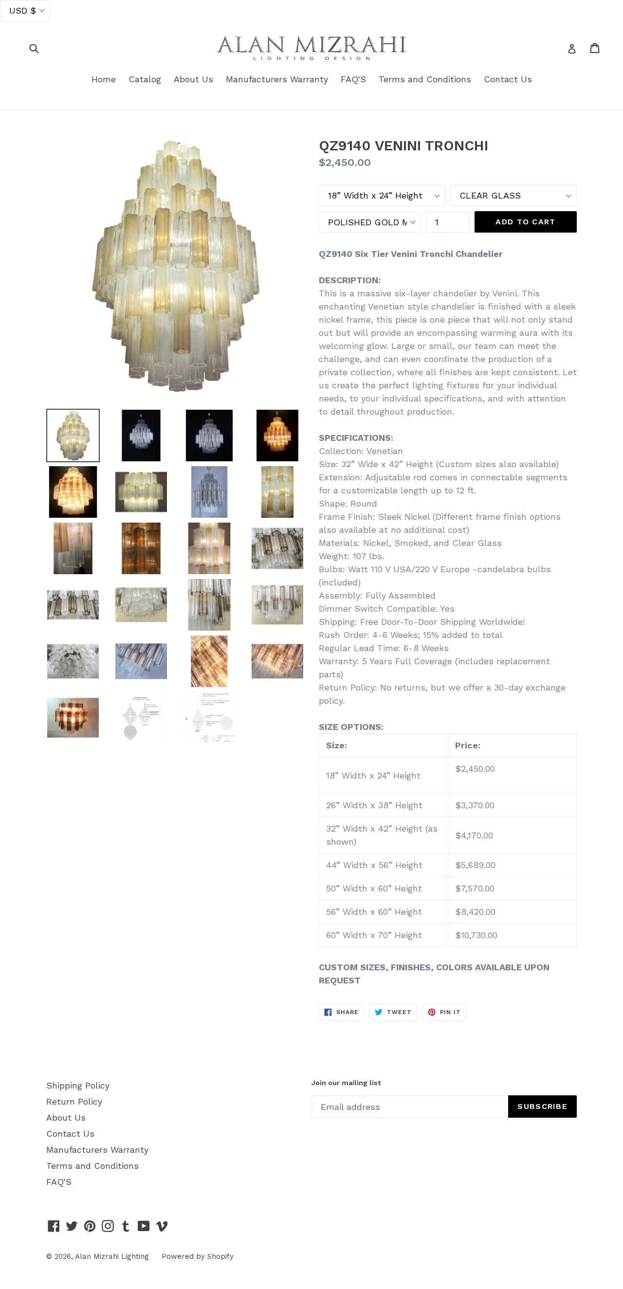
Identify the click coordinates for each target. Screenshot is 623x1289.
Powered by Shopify (198, 1256)
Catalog (144, 79)
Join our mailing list (346, 1083)
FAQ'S (353, 79)
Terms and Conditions (425, 79)
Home (104, 79)
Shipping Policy (78, 1085)
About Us (193, 79)
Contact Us (508, 79)
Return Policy (74, 1101)
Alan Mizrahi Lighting (112, 1256)
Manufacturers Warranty (277, 79)
